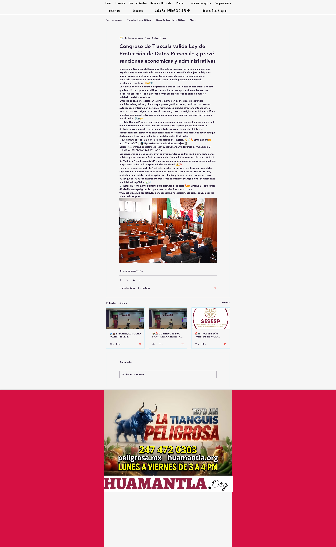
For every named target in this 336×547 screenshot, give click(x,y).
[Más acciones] (215, 38)
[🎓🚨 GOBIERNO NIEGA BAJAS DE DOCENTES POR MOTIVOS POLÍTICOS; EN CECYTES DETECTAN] (168, 318)
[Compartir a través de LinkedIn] (133, 280)
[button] (214, 10)
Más (192, 20)
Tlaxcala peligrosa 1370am (139, 20)
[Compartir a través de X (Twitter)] (127, 280)
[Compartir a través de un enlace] (140, 280)
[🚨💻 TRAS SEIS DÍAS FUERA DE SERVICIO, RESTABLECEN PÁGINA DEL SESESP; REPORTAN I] (211, 318)
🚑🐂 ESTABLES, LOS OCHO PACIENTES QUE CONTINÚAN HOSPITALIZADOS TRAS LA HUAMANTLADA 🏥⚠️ (125, 335)
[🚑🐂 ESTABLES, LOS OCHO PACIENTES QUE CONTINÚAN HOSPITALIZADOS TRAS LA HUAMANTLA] (125, 318)
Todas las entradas (114, 20)
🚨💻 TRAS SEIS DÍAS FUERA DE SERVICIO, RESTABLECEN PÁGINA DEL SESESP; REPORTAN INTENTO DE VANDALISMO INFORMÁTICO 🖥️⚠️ (210, 335)
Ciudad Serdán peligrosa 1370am (170, 20)
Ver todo (226, 302)
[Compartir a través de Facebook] (120, 280)
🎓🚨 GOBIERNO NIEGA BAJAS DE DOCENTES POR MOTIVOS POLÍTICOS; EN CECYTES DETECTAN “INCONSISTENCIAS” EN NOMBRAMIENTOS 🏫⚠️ (167, 335)
